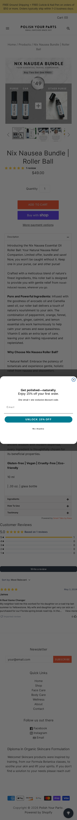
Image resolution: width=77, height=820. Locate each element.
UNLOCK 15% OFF (38, 419)
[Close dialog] (74, 380)
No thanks (38, 429)
